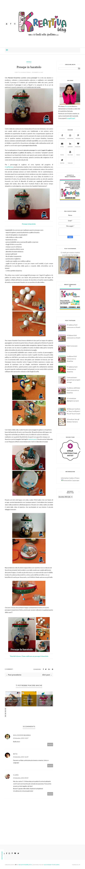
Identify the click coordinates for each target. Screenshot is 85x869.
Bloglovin (78, 146)
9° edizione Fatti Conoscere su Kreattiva (72, 369)
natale (29, 61)
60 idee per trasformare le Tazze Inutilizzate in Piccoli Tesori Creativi (74, 411)
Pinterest (78, 138)
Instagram (70, 138)
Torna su (75, 864)
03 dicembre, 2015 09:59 (20, 778)
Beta (15, 754)
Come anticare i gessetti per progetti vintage (74, 380)
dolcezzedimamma (22, 735)
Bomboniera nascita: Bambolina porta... (28, 700)
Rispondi (50, 744)
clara (16, 775)
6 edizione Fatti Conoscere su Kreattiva (72, 358)
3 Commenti (9, 669)
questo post (33, 439)
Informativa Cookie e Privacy (70, 478)
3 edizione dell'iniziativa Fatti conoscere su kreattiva (74, 390)
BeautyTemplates (25, 864)
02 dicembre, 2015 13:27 (20, 738)
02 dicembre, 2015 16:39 (20, 757)
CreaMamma (9, 167)
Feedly (78, 154)
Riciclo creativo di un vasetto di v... (46, 701)
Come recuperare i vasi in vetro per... (12, 700)
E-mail (62, 146)
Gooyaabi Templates (51, 864)
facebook (62, 138)
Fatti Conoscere (72, 346)
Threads (70, 163)
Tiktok (62, 154)
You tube (70, 154)
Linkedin (70, 146)
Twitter (62, 163)
